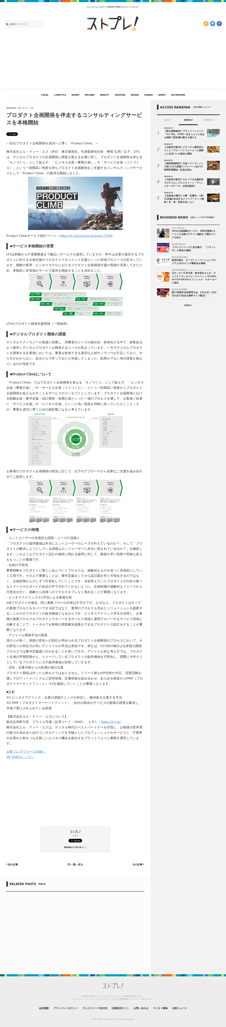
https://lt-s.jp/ (111, 722)
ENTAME (89, 94)
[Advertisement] (113, 63)
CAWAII (148, 94)
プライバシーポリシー (65, 1008)
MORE (187, 305)
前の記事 (13, 864)
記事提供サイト (120, 1008)
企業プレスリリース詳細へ (25, 751)
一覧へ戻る (76, 864)
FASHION (120, 94)
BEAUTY (104, 94)
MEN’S (162, 94)
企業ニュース (179, 1008)
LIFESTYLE (60, 94)
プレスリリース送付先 (94, 1008)
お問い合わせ (140, 1008)
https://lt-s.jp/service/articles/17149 (86, 236)
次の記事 (138, 864)
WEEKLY (188, 120)
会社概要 (44, 1008)
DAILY (167, 120)
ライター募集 (160, 1008)
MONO (75, 94)
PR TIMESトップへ (20, 757)
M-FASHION (178, 94)
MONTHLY (209, 120)
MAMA (135, 94)
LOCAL (45, 94)
